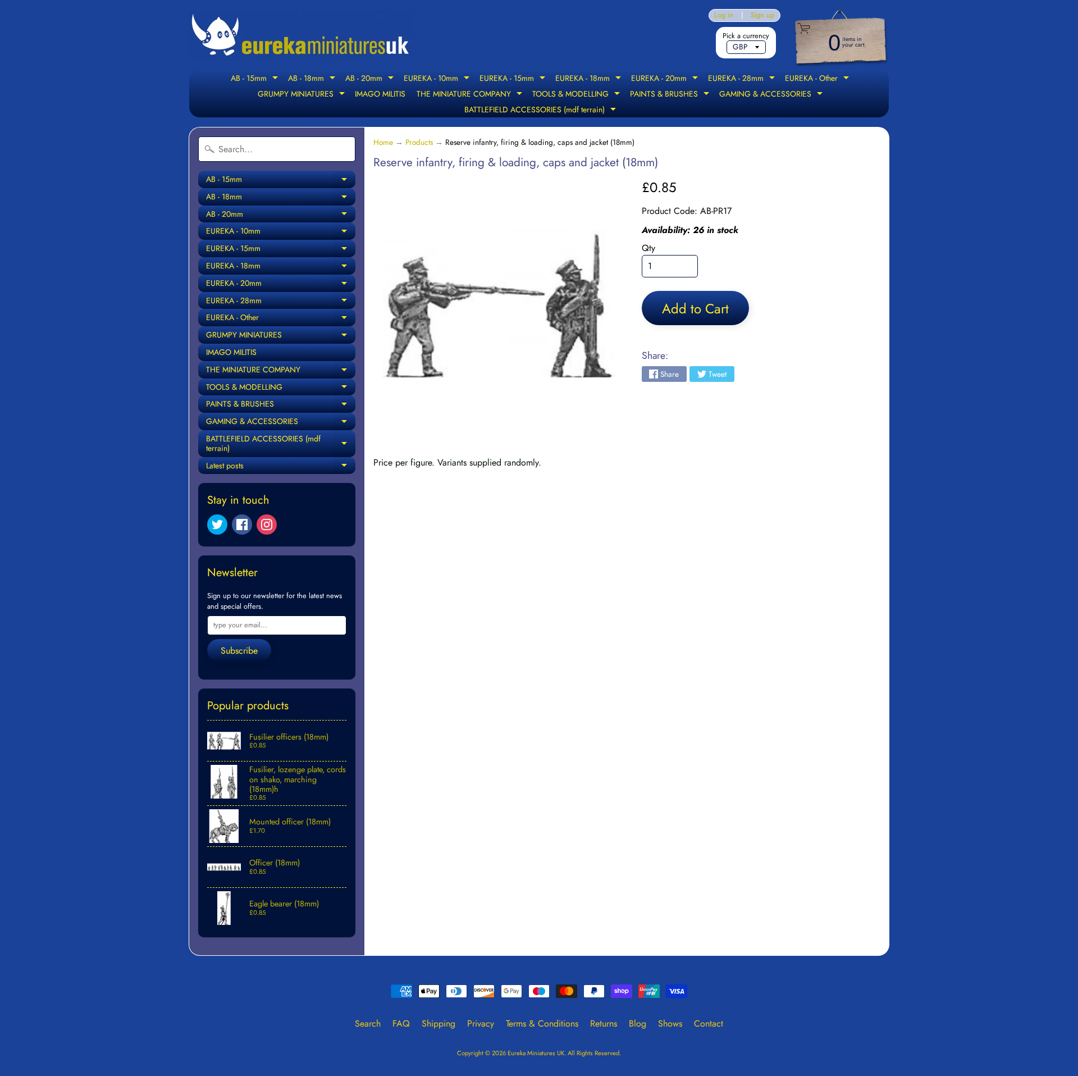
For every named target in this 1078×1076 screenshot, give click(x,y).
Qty (648, 247)
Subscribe (239, 650)
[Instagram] (267, 524)
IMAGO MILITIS (380, 93)
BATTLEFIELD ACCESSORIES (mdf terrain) (541, 110)
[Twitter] (217, 524)
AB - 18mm (313, 79)
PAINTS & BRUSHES (671, 95)
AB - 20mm (370, 79)
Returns (603, 1023)
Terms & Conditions (542, 1023)
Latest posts (280, 467)
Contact (708, 1023)
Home (383, 142)
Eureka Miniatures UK (536, 1052)
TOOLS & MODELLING (577, 95)
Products (419, 142)
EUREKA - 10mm (438, 79)
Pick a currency (746, 35)
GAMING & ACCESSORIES (772, 95)
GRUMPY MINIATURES (303, 95)
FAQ (401, 1023)
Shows (670, 1023)
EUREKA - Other (818, 79)
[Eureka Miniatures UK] (301, 35)
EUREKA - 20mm (666, 79)
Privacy (480, 1023)
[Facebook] (242, 524)
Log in (723, 15)
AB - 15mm (256, 79)
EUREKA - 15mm (513, 79)
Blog (637, 1023)
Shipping (438, 1023)
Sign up (762, 15)
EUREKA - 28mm (743, 79)
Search (368, 1023)
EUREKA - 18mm (589, 79)
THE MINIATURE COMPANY (471, 95)
